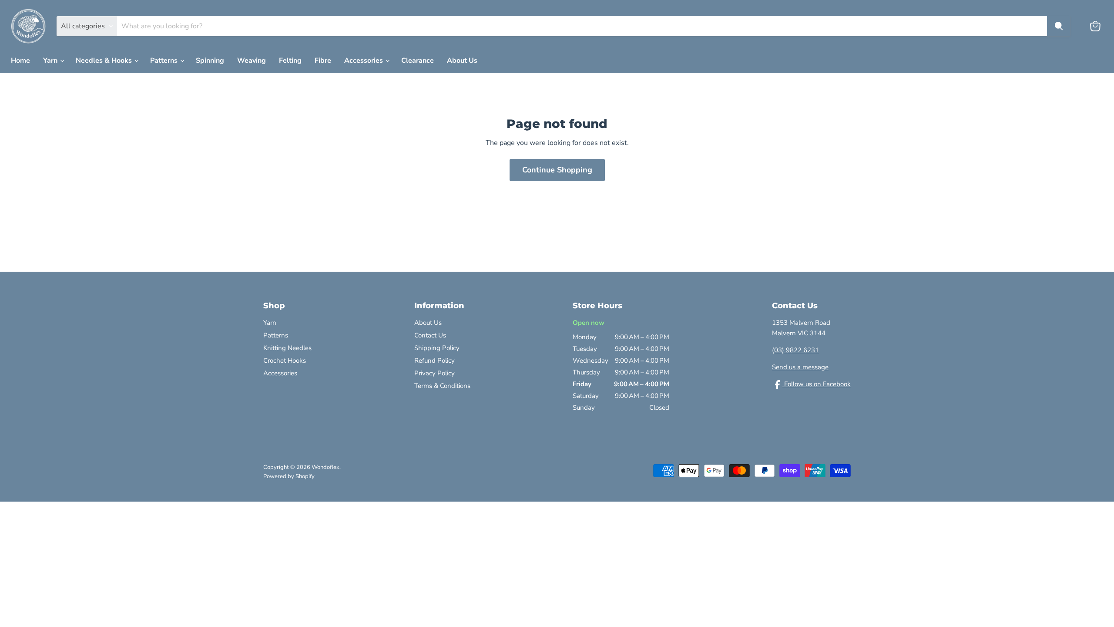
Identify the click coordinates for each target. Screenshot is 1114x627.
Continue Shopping (557, 170)
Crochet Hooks (284, 360)
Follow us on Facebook (816, 384)
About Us (462, 60)
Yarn (51, 60)
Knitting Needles (287, 348)
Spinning (210, 60)
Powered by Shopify (289, 476)
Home (20, 60)
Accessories (364, 60)
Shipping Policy (437, 348)
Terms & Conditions (442, 385)
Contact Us (430, 335)
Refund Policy (434, 360)
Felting (290, 60)
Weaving (251, 60)
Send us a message (800, 367)
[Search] (1058, 26)
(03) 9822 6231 (795, 350)
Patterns (164, 60)
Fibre (323, 60)
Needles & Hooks (105, 60)
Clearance (417, 60)
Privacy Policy (434, 373)
